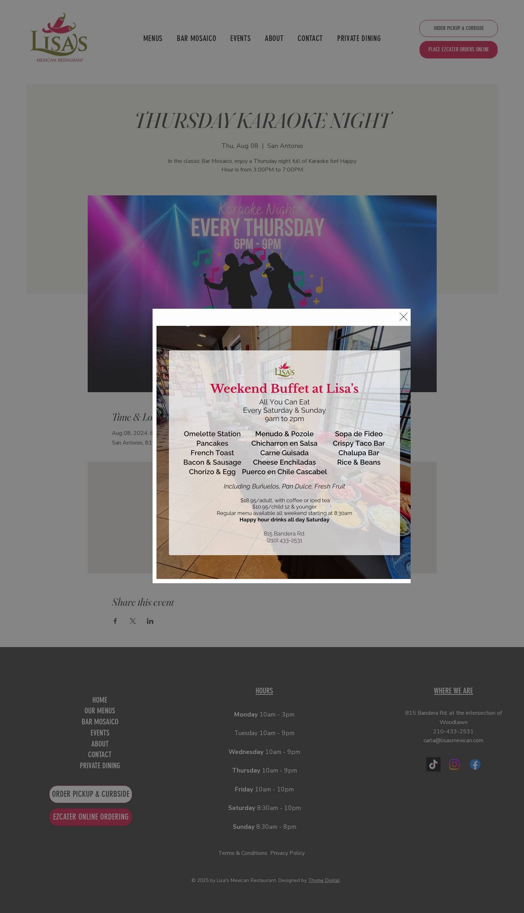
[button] (403, 317)
